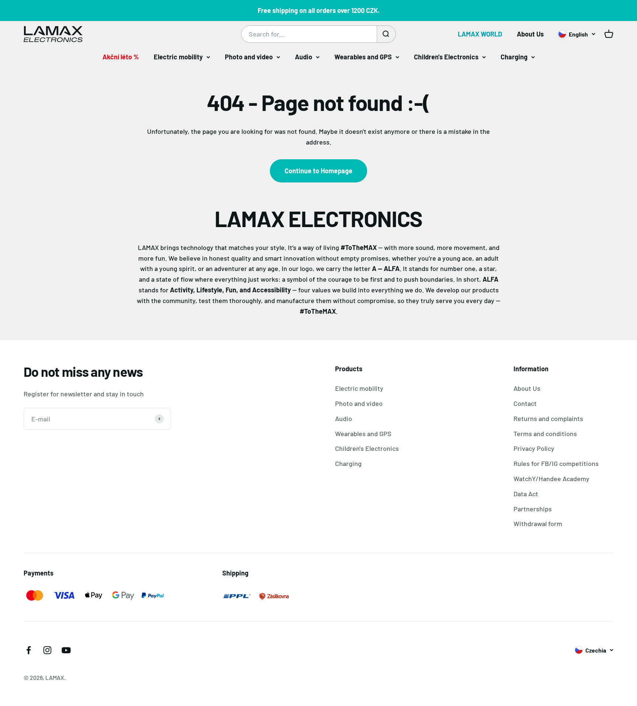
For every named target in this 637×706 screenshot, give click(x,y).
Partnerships (533, 509)
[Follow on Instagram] (47, 650)
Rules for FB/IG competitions (556, 463)
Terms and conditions (545, 433)
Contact (525, 403)
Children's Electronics (446, 57)
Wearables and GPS (363, 57)
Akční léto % (120, 57)
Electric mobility (178, 57)
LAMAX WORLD (480, 34)
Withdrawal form (538, 523)
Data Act (526, 494)
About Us (530, 34)
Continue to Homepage (318, 171)
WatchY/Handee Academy (551, 478)
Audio (303, 57)
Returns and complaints (548, 418)
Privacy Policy (534, 448)
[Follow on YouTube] (66, 650)
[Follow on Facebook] (29, 650)
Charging (514, 57)
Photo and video (249, 57)
